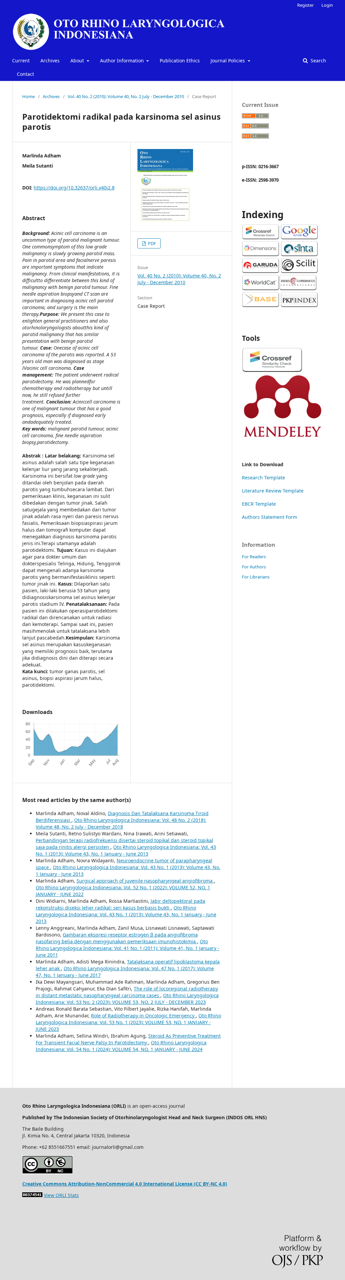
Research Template (263, 477)
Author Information (122, 60)
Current (21, 60)
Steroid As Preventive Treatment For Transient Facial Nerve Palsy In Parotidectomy (128, 1039)
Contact (25, 74)
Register (305, 5)
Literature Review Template (273, 490)
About (77, 60)
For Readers (254, 557)
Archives (50, 60)
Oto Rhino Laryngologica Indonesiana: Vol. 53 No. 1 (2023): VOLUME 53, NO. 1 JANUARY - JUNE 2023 (128, 1022)
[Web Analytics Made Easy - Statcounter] (32, 1195)
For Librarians (256, 577)
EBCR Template (259, 504)
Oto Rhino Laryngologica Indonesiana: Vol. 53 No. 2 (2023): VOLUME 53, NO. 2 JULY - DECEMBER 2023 (127, 998)
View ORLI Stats (61, 1195)
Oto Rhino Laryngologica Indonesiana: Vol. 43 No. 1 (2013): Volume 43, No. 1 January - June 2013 (126, 850)
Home (28, 96)
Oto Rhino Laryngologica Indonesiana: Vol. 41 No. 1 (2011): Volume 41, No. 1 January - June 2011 (127, 948)
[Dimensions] (260, 254)
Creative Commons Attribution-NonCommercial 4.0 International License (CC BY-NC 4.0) (124, 1184)
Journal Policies (228, 60)
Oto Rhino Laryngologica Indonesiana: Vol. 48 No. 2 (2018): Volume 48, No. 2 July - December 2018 (121, 823)
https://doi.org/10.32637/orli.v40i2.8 (74, 187)
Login (327, 5)
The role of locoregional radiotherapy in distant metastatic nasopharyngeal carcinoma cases (127, 992)
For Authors (254, 567)
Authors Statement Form (269, 517)
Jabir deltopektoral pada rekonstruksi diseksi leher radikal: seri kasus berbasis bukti (120, 904)
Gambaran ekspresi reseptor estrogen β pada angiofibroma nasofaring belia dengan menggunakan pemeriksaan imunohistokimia (117, 938)
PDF (151, 243)
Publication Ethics (180, 60)
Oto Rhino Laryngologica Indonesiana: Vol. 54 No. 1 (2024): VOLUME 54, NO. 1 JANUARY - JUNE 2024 (121, 1045)
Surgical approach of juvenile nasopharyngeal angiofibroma (145, 880)
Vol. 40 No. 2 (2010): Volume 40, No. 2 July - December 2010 (126, 96)
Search (317, 60)
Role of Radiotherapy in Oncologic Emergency (143, 1015)
